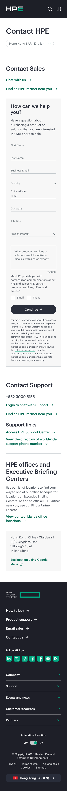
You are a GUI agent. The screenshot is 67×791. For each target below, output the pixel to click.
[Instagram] (25, 659)
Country (15, 178)
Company (16, 203)
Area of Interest (19, 228)
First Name (16, 140)
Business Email (18, 165)
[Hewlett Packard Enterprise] (14, 9)
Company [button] (13, 675)
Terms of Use (30, 764)
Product (19, 619)
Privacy (12, 764)
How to (15, 610)
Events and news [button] (18, 697)
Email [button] (15, 628)
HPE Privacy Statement (31, 326)
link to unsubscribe (25, 350)
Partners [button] (12, 720)
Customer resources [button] (20, 709)
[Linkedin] (9, 659)
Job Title (15, 215)
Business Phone (19, 191)
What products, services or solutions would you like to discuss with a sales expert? (33, 241)
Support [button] (11, 686)
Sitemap (41, 767)
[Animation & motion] (33, 743)
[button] (49, 8)
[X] (17, 659)
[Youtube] (48, 659)
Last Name (16, 152)
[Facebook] (40, 659)
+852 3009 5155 (20, 396)
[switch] (33, 743)
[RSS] (56, 659)
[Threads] (32, 659)
